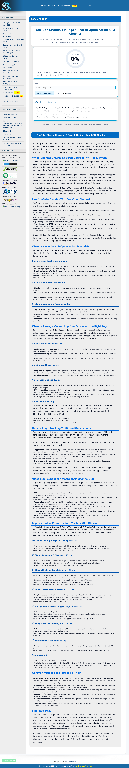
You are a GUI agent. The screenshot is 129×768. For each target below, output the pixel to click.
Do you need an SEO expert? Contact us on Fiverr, (57, 766)
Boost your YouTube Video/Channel (10, 66)
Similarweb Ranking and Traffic (11, 29)
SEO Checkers (11, 93)
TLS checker (7, 134)
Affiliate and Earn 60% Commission (11, 88)
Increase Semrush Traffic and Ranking (13, 40)
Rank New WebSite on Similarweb (11, 35)
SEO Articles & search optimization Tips (10, 103)
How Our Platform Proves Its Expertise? (13, 144)
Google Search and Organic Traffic (13, 46)
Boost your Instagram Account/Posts (10, 77)
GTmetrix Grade (8, 131)
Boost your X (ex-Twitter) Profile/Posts (12, 83)
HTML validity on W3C (11, 114)
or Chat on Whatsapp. (84, 766)
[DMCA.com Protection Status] (13, 164)
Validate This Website (12, 109)
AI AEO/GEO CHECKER (13, 97)
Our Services (8, 18)
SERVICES (51, 6)
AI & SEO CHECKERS (67, 6)
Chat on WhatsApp (9, 760)
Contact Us (7, 151)
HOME (43, 6)
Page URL (37, 83)
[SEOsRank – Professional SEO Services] (12, 5)
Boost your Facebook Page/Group (10, 72)
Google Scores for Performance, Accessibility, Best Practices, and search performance (12, 124)
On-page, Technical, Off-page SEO (11, 24)
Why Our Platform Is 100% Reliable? (12, 139)
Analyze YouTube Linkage (44, 93)
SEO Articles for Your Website (10, 57)
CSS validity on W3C (10, 118)
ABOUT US (93, 6)
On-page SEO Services (11, 62)
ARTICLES (83, 6)
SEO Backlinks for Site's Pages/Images (11, 52)
